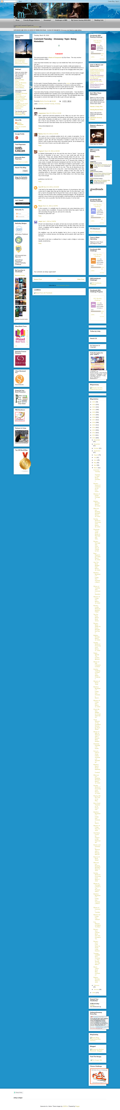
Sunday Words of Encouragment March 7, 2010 (97, 877)
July (95, 457)
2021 (94, 409)
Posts (19, 213)
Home (17, 20)
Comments (20, 216)
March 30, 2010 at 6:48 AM (52, 151)
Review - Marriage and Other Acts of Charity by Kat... (96, 546)
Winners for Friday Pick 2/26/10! (96, 917)
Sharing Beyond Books (96, 109)
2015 (94, 425)
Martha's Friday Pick (96, 106)
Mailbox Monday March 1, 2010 (96, 980)
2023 (94, 404)
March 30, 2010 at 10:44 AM (51, 187)
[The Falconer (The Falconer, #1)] (24, 287)
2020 (94, 412)
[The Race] (17, 304)
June (95, 460)
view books (102, 58)
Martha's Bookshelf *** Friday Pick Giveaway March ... (96, 578)
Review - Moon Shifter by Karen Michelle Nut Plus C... (96, 628)
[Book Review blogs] (25, 472)
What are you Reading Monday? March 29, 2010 (96, 512)
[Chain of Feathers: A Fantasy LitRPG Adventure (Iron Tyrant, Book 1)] (24, 299)
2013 (94, 430)
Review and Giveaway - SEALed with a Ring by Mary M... (96, 849)
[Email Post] (59, 101)
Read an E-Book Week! (96, 858)
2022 (94, 407)
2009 (94, 992)
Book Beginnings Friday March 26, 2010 (96, 556)
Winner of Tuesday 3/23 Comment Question (96, 590)
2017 (94, 420)
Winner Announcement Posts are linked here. (27, 27)
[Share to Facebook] (69, 101)
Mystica (40, 134)
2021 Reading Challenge (97, 299)
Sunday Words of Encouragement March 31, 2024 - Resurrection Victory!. (21, 61)
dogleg (92, 1005)
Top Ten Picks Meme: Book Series (96, 617)
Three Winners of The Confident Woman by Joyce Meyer (97, 724)
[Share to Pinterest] (70, 101)
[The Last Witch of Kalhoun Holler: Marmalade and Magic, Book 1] (17, 293)
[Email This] (63, 101)
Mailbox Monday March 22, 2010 (96, 638)
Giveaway (57, 103)
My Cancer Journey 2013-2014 (80, 20)
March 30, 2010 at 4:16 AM (53, 113)
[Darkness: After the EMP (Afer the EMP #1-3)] (17, 299)
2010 (94, 438)
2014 (94, 427)
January (96, 989)
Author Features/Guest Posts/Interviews (97, 71)
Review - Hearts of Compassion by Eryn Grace (96, 487)
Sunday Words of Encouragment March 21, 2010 (97, 646)
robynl (40, 221)
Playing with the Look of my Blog (96, 798)
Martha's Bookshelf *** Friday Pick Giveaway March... (96, 692)
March (96, 467)
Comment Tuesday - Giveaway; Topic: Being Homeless (96, 475)
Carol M (40, 187)
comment (40, 103)
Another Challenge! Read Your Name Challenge (96, 673)
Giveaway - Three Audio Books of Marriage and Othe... (96, 534)
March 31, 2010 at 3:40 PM (50, 206)
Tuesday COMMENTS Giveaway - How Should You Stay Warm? (96, 959)
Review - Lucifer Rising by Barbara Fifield (96, 609)
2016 (94, 422)
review (68, 83)
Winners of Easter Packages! (96, 496)
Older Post (80, 279)
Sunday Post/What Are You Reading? (97, 77)
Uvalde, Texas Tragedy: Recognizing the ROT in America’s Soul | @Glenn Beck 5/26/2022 (21, 104)
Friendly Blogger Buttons (31, 20)
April (95, 465)
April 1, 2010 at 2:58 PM (49, 221)
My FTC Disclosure (96, 231)
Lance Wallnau (19, 87)
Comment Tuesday (49, 103)
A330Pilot (65, 1106)
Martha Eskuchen (20, 123)
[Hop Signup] (97, 284)
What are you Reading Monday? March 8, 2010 (96, 866)
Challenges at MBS (61, 20)
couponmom (42, 113)
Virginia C (41, 151)
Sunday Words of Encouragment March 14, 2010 (97, 789)
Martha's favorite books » (21, 320)
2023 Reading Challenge (97, 205)
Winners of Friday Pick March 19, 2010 (96, 600)
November (97, 444)
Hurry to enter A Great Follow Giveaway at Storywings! (96, 756)
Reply (40, 128)
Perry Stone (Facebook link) (19, 85)
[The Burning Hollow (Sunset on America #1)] (24, 304)
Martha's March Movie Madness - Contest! (96, 768)
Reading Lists (98, 20)
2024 (94, 402)
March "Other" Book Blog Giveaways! (96, 971)
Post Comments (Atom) (62, 285)
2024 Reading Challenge (97, 41)
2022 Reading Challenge (97, 255)
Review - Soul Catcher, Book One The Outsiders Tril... (97, 934)
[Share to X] (67, 101)
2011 (93, 435)
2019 (94, 414)
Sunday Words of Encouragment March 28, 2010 (97, 523)
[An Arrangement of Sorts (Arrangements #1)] (21, 299)
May (95, 462)
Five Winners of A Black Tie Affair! (97, 924)
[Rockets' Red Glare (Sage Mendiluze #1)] (21, 304)
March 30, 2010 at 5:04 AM (50, 134)
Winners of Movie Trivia (96, 682)
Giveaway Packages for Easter (96, 746)
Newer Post (38, 279)
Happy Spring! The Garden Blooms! (96, 656)
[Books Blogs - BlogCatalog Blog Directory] (97, 1040)
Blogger (77, 1106)
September (97, 451)
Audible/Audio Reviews (97, 69)
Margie (40, 206)
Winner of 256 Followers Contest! (97, 664)
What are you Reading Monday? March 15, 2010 (96, 779)
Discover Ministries (20, 83)
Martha (98, 45)
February (96, 985)
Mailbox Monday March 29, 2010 (96, 503)
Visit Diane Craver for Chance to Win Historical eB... (96, 837)
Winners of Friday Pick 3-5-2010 (96, 828)
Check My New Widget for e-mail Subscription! (96, 713)
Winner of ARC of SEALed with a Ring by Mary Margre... (96, 736)
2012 (94, 432)
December (97, 440)
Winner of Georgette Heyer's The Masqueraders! (96, 887)
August (96, 455)
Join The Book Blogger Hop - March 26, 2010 (96, 566)
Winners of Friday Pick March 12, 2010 (96, 703)
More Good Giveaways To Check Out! (96, 806)
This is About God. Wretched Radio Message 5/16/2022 (21, 98)
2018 (94, 417)
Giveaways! (47, 20)
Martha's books (20, 275)
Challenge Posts (95, 74)
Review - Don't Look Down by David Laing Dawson (96, 946)
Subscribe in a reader (21, 162)
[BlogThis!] (65, 101)
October (96, 448)
